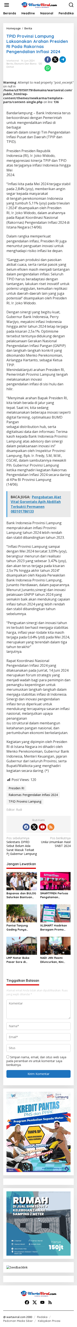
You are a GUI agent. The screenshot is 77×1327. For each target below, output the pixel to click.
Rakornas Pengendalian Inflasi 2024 (33, 795)
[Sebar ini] (47, 59)
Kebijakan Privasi (49, 1320)
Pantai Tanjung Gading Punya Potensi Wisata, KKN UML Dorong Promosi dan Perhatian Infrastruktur (21, 927)
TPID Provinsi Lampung (25, 801)
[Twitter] (34, 827)
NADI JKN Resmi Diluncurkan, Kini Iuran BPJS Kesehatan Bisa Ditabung (51, 960)
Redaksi (42, 1317)
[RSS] (50, 827)
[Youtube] (42, 827)
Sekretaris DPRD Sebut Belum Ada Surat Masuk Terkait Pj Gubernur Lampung (21, 846)
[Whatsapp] (47, 68)
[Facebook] (26, 827)
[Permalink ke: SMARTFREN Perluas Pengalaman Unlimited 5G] (55, 881)
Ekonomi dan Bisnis (25, 63)
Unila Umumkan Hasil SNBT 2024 (56, 842)
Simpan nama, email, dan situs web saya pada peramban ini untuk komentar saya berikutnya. (36, 1061)
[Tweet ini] (55, 59)
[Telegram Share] (62, 59)
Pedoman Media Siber (18, 1320)
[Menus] (6, 5)
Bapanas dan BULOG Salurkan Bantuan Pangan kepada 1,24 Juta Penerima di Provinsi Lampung (21, 895)
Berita (9, 63)
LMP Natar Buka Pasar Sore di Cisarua (17, 960)
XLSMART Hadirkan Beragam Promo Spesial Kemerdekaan (53, 927)
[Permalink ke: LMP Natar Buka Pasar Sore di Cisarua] (21, 945)
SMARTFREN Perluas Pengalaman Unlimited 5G (54, 895)
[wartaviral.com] (39, 5)
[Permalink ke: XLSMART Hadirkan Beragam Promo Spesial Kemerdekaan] (55, 913)
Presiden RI (16, 788)
